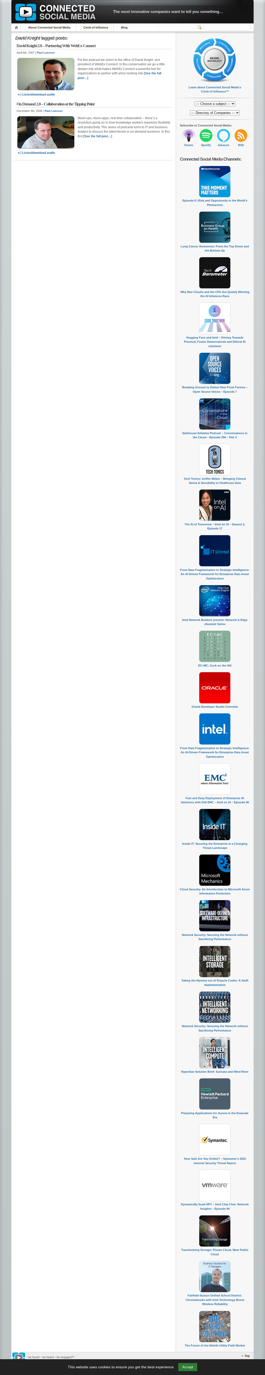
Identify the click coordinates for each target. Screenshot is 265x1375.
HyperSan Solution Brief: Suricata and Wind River (214, 1071)
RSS (241, 145)
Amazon (223, 145)
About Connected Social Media (49, 27)
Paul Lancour (46, 52)
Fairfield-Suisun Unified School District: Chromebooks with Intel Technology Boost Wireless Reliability (215, 1300)
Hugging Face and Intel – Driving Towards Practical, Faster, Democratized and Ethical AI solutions (215, 342)
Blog (124, 27)
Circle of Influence (95, 27)
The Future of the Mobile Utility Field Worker (215, 1345)
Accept (187, 1367)
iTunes (188, 145)
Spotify (206, 145)
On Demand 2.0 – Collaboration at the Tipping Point (55, 104)
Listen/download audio (38, 94)
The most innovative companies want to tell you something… (168, 11)
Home (17, 28)
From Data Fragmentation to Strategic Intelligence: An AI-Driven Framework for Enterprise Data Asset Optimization (214, 574)
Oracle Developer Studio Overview (215, 706)
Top (247, 1355)
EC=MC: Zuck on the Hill (214, 665)
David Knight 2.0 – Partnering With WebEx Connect (56, 46)
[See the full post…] (97, 136)
